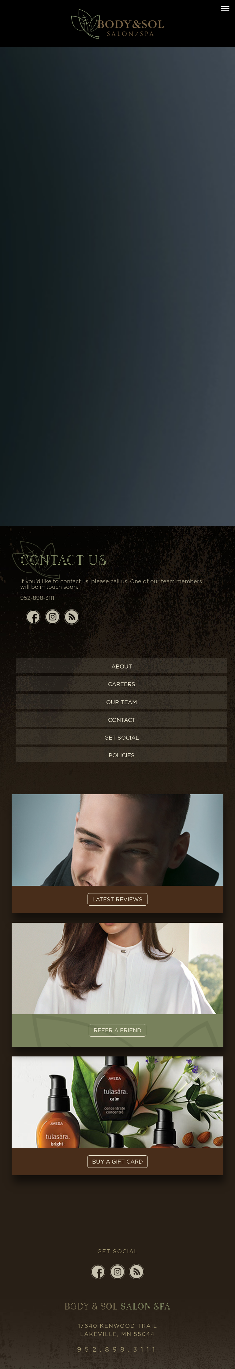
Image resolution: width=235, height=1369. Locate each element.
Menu (225, 8)
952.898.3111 (117, 1349)
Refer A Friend (117, 1030)
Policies (122, 755)
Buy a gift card (117, 1161)
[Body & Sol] (117, 23)
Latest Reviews (117, 899)
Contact (122, 720)
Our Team (121, 702)
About (121, 666)
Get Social (121, 738)
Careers (121, 684)
